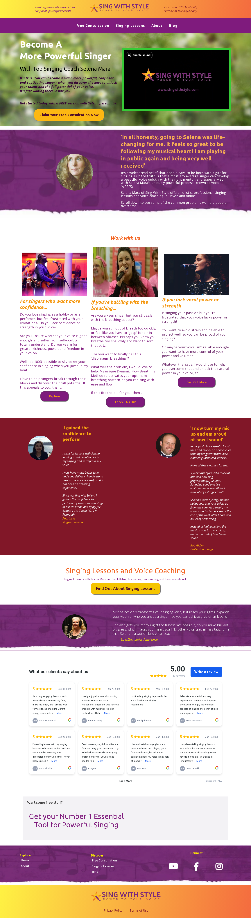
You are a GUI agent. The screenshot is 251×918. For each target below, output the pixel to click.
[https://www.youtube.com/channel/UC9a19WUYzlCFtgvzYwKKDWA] (173, 866)
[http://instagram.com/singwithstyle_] (219, 866)
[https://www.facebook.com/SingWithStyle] (196, 866)
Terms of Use (139, 910)
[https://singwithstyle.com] (119, 9)
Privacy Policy (113, 910)
